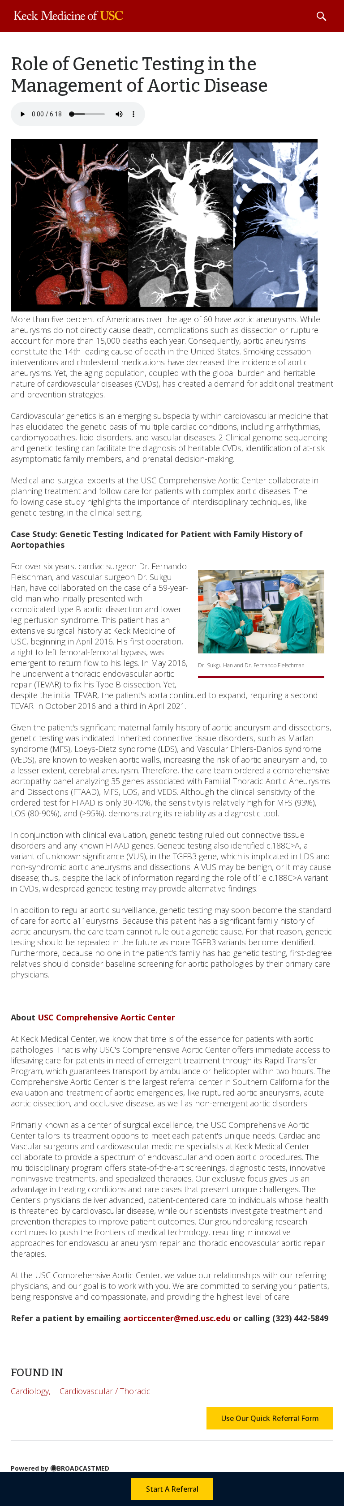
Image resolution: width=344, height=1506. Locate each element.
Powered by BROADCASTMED (60, 1468)
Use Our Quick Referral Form (270, 1418)
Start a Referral (172, 1489)
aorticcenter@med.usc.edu (177, 1318)
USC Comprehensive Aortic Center (106, 1017)
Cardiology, (31, 1391)
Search (321, 16)
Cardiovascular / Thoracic (105, 1391)
